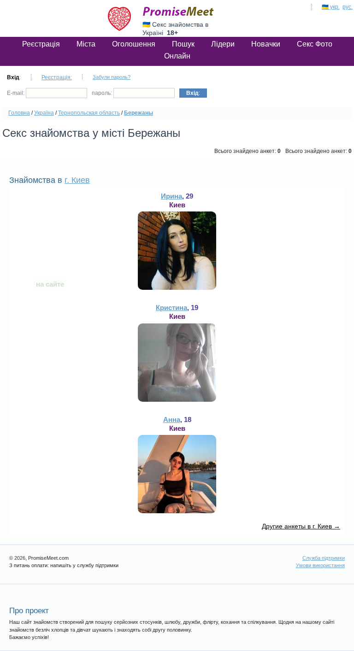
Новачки (265, 44)
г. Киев (77, 180)
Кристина (171, 307)
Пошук (183, 44)
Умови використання (320, 565)
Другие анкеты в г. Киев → (301, 526)
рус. (347, 7)
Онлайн (177, 56)
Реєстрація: (56, 77)
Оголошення (133, 44)
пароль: (102, 93)
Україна (44, 113)
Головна (19, 113)
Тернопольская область (89, 113)
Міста (86, 44)
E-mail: (16, 93)
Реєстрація (41, 44)
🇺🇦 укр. (331, 7)
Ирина (171, 196)
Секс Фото (314, 44)
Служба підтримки (323, 558)
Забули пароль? (111, 77)
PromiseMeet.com (178, 11)
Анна (171, 419)
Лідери (223, 44)
